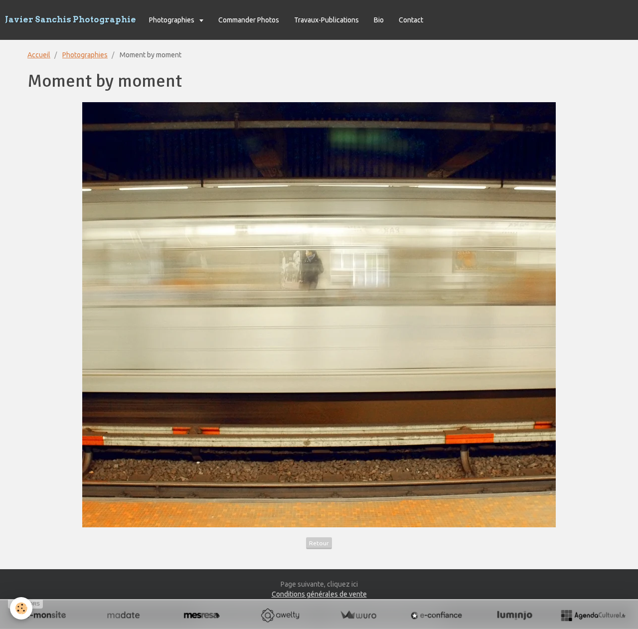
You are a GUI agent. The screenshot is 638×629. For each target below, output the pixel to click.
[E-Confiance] (436, 615)
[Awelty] (280, 615)
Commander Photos (248, 20)
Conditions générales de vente (319, 594)
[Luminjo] (514, 615)
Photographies (172, 20)
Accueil (38, 55)
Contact (411, 20)
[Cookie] (21, 608)
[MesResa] (201, 615)
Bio (379, 20)
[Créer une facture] (358, 615)
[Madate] (123, 615)
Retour (319, 543)
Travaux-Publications (326, 20)
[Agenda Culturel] (593, 615)
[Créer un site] (45, 615)
